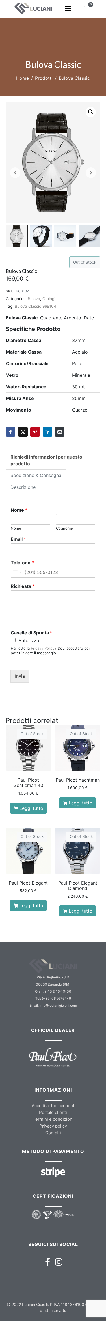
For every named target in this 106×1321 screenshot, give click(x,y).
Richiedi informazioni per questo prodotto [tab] (46, 460)
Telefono (22, 562)
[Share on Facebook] (10, 432)
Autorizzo (28, 640)
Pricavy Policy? (44, 648)
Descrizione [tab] (23, 487)
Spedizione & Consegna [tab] (35, 475)
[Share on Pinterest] (35, 432)
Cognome (64, 528)
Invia (20, 676)
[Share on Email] (59, 432)
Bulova (34, 298)
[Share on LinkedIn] (47, 432)
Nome (19, 510)
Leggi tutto (31, 808)
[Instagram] (59, 1262)
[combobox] (17, 572)
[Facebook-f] (47, 1262)
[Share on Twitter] (23, 432)
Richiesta (22, 586)
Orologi (48, 298)
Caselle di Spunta (31, 633)
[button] (91, 112)
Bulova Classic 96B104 (35, 306)
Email (18, 539)
